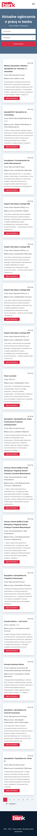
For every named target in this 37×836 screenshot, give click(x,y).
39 (6, 804)
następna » (12, 804)
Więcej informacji (12, 98)
